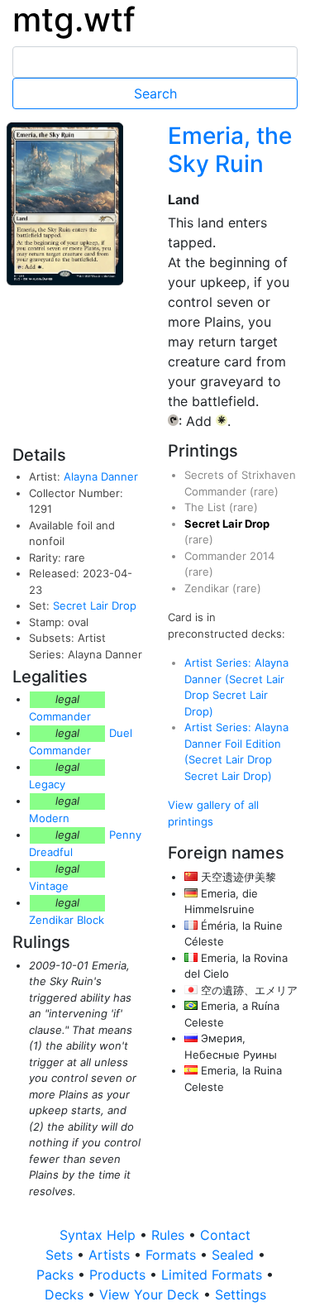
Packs (57, 1274)
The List (206, 507)
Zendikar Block (66, 919)
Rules (169, 1235)
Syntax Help (100, 1235)
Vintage (49, 885)
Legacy (47, 784)
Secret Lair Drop (94, 605)
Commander (60, 716)
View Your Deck (151, 1294)
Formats (172, 1254)
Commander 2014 (229, 555)
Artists (111, 1254)
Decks (66, 1294)
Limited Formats (213, 1274)
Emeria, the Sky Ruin (230, 150)
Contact (225, 1235)
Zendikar (208, 588)
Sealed (235, 1254)
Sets (61, 1254)
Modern (49, 818)
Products (119, 1274)
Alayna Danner (101, 476)
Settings (240, 1294)
